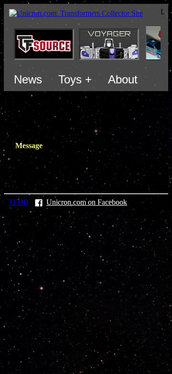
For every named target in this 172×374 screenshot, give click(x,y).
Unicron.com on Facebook (86, 202)
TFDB (19, 202)
